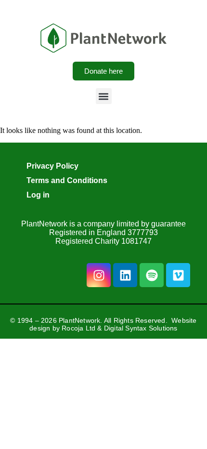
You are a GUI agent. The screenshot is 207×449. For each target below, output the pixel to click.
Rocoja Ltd (78, 328)
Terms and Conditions (66, 180)
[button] (104, 96)
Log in (38, 195)
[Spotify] (152, 275)
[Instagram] (99, 275)
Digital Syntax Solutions (141, 328)
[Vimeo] (178, 275)
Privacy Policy (52, 166)
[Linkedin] (125, 275)
